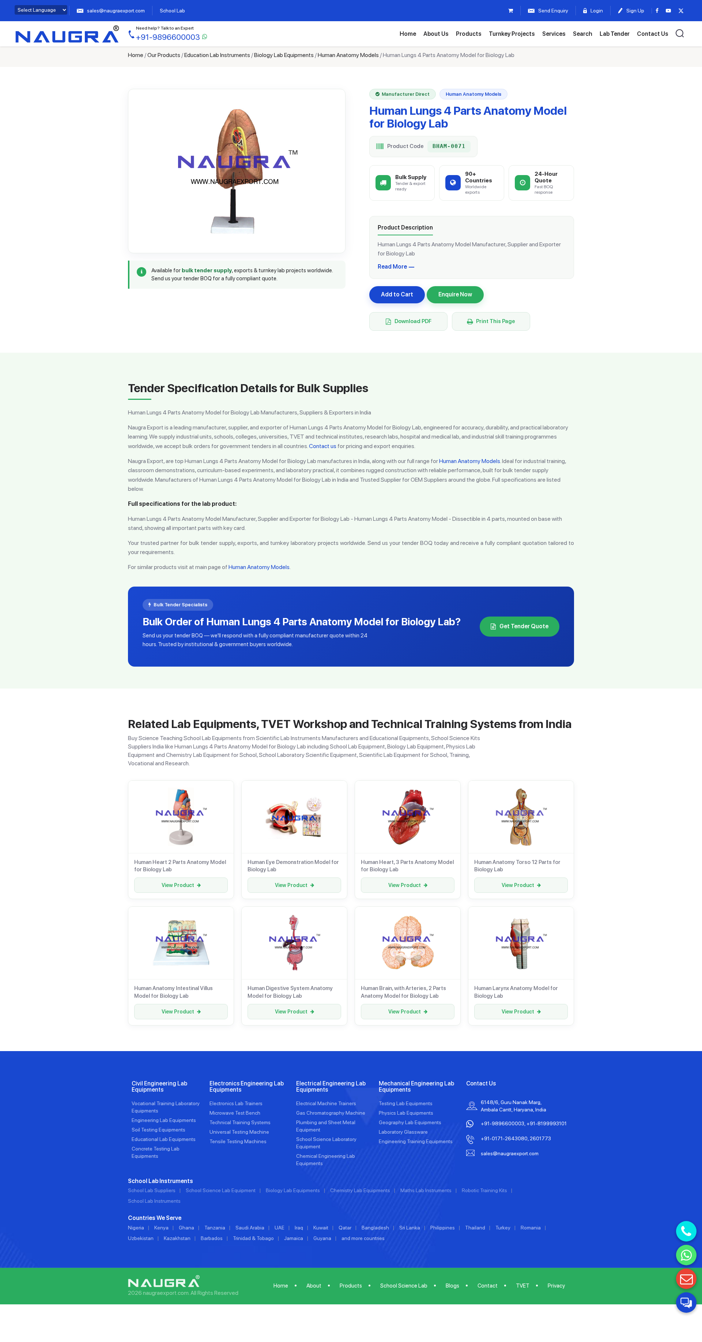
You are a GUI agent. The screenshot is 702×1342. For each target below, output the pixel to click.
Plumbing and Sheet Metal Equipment (325, 1126)
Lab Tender (615, 33)
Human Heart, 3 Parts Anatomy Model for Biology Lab (407, 866)
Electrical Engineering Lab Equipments (331, 1086)
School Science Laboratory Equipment (326, 1142)
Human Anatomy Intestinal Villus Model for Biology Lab (173, 992)
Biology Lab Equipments (284, 55)
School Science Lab (403, 1285)
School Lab (172, 11)
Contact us (322, 446)
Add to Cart (397, 294)
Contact (488, 1285)
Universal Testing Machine (239, 1132)
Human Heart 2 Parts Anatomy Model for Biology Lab (180, 866)
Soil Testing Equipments (158, 1130)
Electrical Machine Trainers (326, 1103)
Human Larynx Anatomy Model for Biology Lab (516, 992)
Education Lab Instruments (217, 55)
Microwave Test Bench (235, 1113)
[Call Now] (686, 1231)
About (313, 1285)
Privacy (556, 1285)
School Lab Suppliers (152, 1190)
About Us (436, 33)
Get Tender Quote (523, 626)
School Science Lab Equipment (221, 1190)
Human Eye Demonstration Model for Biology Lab (293, 866)
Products (469, 33)
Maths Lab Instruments (426, 1190)
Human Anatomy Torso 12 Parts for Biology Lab (517, 866)
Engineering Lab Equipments (164, 1120)
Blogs (452, 1285)
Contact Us (652, 33)
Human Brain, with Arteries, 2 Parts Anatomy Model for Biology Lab (403, 992)
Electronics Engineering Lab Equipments (247, 1086)
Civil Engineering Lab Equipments (159, 1086)
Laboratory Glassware (403, 1132)
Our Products (163, 55)
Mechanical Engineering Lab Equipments (416, 1086)
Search (582, 33)
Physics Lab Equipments (406, 1113)
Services (554, 33)
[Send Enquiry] (686, 1279)
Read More (392, 266)
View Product (178, 885)
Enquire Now (455, 294)
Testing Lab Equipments (406, 1103)
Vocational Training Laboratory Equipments (166, 1107)
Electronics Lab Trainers (236, 1103)
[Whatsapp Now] (686, 1255)
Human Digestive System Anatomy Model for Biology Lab (290, 992)
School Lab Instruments (154, 1201)
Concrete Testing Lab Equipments (156, 1152)
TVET (522, 1285)
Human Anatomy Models (348, 55)
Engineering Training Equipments (416, 1141)
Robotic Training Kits (484, 1190)
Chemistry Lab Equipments (360, 1190)
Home (408, 33)
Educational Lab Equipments (164, 1139)
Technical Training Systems (240, 1122)
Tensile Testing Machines (238, 1141)
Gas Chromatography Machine (330, 1113)
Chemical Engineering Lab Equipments (325, 1159)
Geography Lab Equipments (410, 1122)
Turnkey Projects (512, 33)
